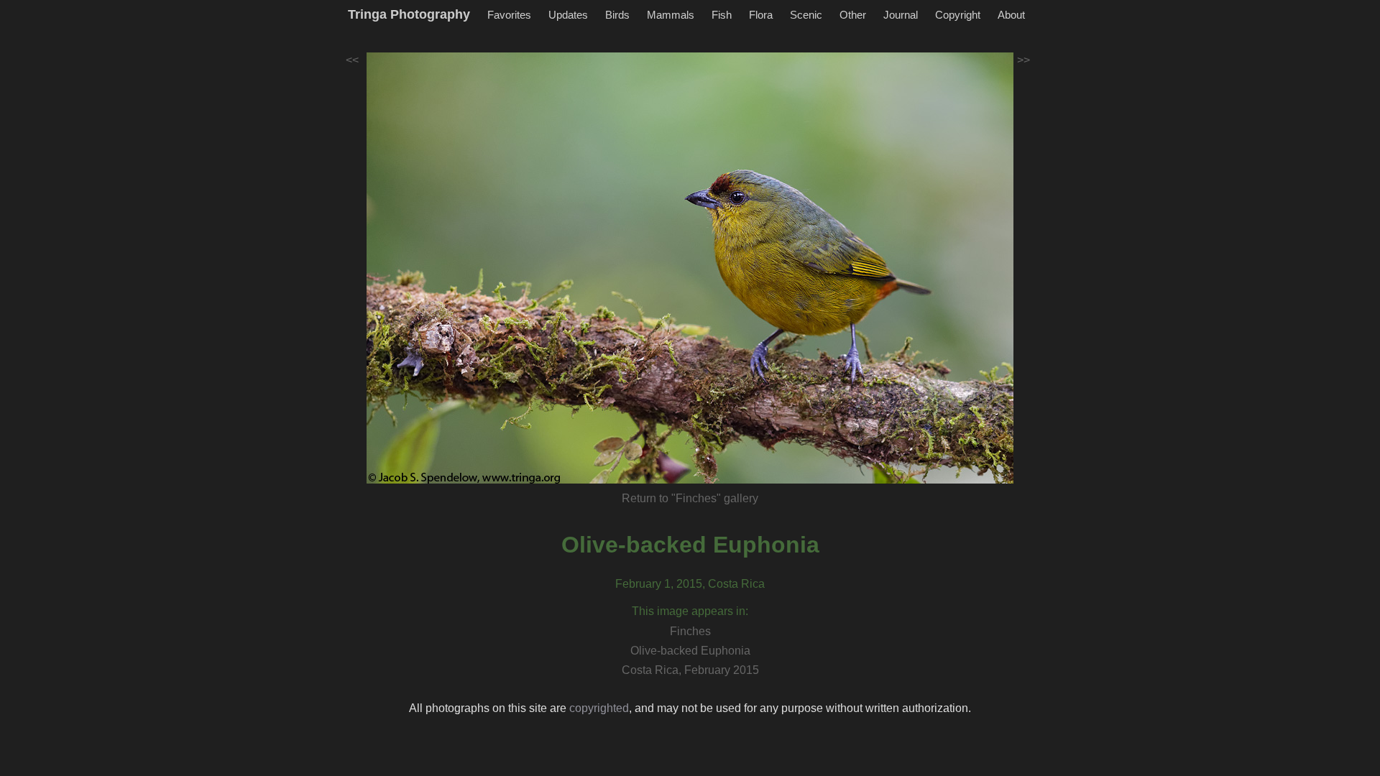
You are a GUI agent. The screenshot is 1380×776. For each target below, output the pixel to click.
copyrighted (599, 708)
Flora (761, 15)
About (1011, 15)
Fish (722, 15)
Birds (617, 15)
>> (1023, 60)
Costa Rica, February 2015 (690, 670)
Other (853, 15)
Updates (568, 15)
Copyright (957, 15)
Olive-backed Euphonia (690, 545)
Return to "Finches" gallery (690, 498)
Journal (900, 15)
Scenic (806, 15)
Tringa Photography (409, 14)
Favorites (509, 15)
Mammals (670, 15)
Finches (690, 631)
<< (352, 60)
